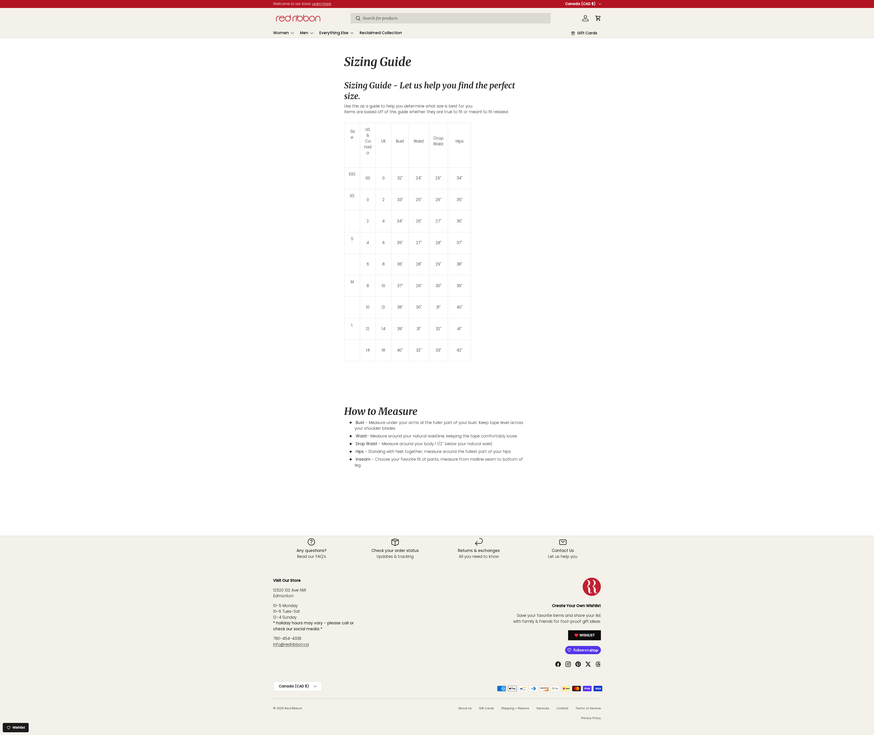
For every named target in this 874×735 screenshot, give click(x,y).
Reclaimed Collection (381, 33)
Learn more (321, 3)
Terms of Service (588, 708)
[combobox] (451, 18)
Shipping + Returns (515, 708)
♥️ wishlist (584, 635)
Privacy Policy (591, 718)
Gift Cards (486, 708)
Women (281, 33)
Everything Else (333, 33)
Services (542, 708)
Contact (562, 708)
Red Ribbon (293, 708)
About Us (465, 708)
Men (304, 33)
